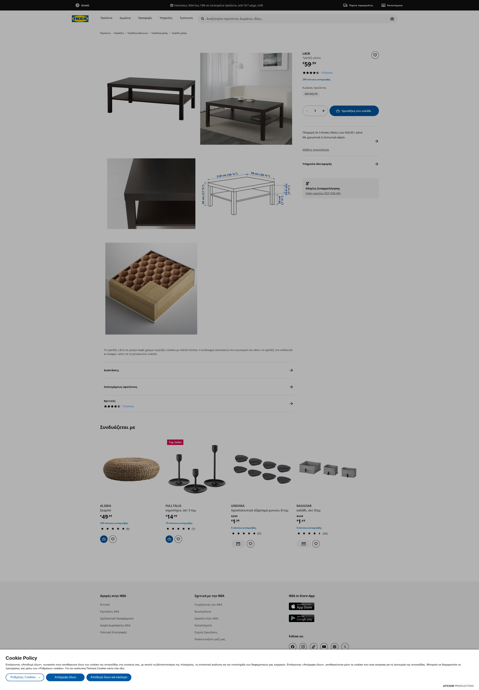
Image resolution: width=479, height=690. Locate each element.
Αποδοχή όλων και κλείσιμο (109, 677)
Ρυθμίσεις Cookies (23, 677)
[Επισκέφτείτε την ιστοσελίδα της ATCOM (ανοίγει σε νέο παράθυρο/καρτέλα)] (458, 686)
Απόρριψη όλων (65, 677)
